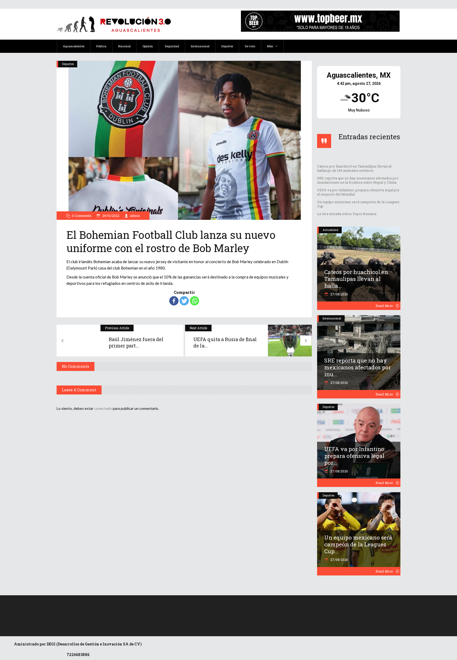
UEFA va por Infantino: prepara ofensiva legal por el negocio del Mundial (358, 192)
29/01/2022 (110, 215)
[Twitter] (184, 300)
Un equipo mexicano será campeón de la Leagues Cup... (358, 544)
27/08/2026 (339, 294)
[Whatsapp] (194, 300)
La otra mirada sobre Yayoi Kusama (346, 213)
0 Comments (82, 215)
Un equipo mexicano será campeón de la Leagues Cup (358, 203)
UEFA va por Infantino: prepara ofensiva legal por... (354, 455)
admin (135, 215)
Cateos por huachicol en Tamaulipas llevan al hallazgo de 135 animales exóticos (354, 168)
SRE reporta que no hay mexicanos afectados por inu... (357, 367)
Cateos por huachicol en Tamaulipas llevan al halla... (356, 278)
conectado (103, 408)
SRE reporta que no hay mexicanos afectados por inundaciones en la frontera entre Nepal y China (358, 180)
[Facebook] (174, 300)
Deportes (68, 64)
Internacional (332, 318)
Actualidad (330, 230)
